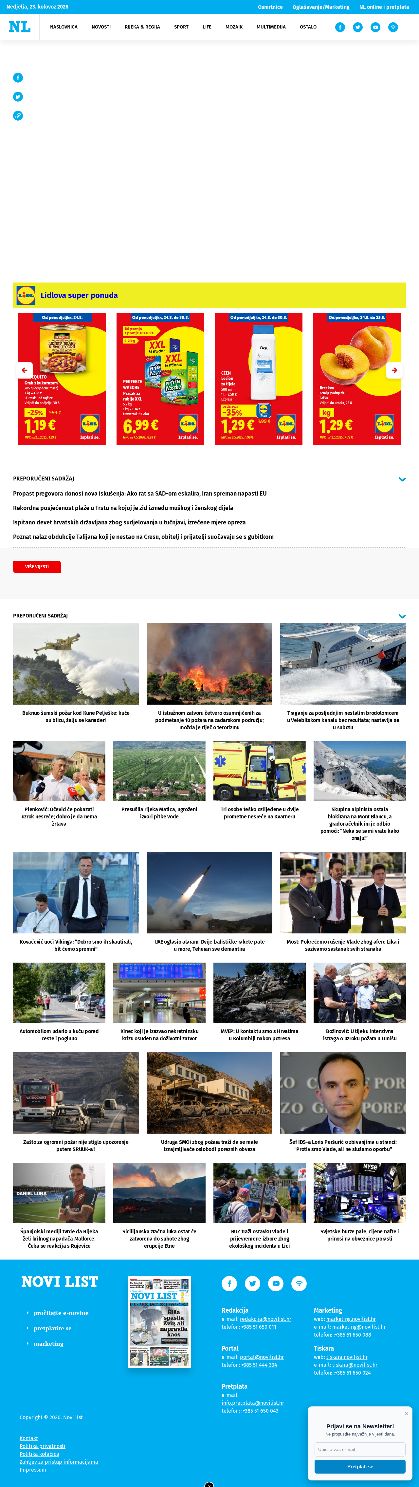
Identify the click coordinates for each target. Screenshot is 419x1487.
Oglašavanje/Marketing (321, 7)
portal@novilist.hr (262, 1357)
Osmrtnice (270, 7)
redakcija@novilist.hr (265, 1319)
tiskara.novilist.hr (347, 1357)
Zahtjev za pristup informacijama (59, 1462)
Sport (181, 27)
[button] (394, 370)
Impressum (33, 1470)
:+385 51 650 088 (352, 1335)
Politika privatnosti (42, 1446)
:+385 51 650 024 (352, 1373)
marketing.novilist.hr (351, 1319)
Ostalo (308, 27)
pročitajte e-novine (61, 1313)
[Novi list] (19, 26)
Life (207, 27)
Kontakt (29, 1438)
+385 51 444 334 (259, 1365)
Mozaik (234, 27)
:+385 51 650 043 (260, 1411)
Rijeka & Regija (142, 27)
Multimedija (271, 27)
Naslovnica (64, 27)
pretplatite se (53, 1328)
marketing (49, 1343)
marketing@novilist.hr (359, 1327)
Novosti (101, 27)
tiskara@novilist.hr (354, 1365)
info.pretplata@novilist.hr (253, 1403)
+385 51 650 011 (258, 1327)
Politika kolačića (39, 1454)
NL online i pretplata (384, 7)
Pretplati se (360, 1466)
